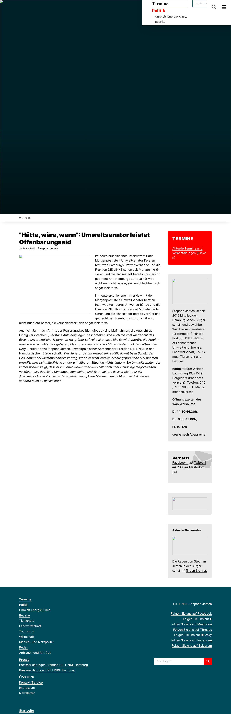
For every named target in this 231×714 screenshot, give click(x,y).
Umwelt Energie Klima (171, 16)
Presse (24, 659)
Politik (27, 218)
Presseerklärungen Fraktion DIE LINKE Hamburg (53, 665)
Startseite (26, 710)
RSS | (180, 467)
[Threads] (37, 7)
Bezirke (160, 21)
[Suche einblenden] (214, 7)
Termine (25, 599)
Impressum (27, 687)
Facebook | (180, 462)
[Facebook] (21, 7)
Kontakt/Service (31, 682)
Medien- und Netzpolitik (36, 642)
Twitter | (200, 462)
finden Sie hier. (196, 570)
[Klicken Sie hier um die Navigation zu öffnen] (224, 7)
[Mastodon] (32, 7)
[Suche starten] (208, 661)
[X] (26, 7)
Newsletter (27, 693)
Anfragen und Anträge (35, 652)
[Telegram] (54, 7)
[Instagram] (48, 7)
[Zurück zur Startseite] (20, 218)
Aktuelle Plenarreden (186, 530)
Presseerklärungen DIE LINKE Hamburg (47, 670)
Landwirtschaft (30, 626)
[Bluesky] (43, 7)
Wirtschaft (26, 637)
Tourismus (26, 631)
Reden (23, 647)
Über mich (26, 677)
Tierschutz (26, 620)
